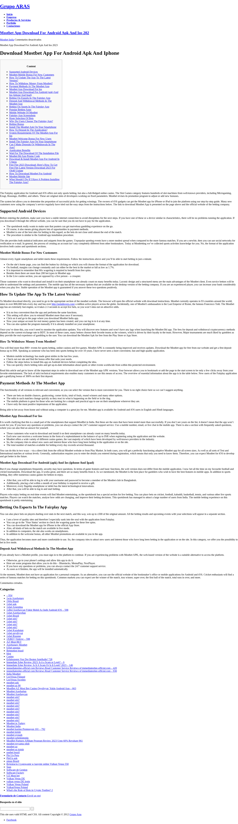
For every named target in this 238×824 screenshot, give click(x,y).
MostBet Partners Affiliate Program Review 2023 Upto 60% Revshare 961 (44, 740)
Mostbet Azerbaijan (16, 691)
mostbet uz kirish (15, 749)
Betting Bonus (16, 124)
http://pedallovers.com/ (63, 304)
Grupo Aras (75, 814)
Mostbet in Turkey (15, 723)
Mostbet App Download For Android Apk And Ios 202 (44, 33)
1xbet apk (11, 604)
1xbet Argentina (14, 607)
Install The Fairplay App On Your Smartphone (33, 141)
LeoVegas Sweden (16, 679)
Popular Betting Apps (20, 109)
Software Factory (15, 772)
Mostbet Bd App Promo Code (24, 156)
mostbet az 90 (13, 685)
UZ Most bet (13, 775)
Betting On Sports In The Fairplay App (29, 106)
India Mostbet (13, 674)
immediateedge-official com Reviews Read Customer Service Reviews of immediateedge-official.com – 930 (61, 671)
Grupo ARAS (15, 6)
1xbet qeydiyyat (14, 633)
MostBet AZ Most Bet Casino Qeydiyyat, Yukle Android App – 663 (41, 688)
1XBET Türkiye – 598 (18, 639)
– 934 (9, 595)
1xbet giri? (11, 618)
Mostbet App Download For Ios (25, 89)
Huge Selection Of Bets (21, 118)
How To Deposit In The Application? (28, 130)
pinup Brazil (12, 761)
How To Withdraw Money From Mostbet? (31, 83)
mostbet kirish (13, 732)
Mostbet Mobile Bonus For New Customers (31, 74)
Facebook (11, 820)
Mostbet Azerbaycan (17, 694)
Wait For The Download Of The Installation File (34, 153)
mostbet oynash (14, 735)
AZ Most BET (14, 642)
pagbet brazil (13, 752)
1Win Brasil (12, 601)
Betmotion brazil (14, 650)
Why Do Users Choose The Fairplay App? (31, 121)
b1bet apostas (13, 647)
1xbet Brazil (12, 615)
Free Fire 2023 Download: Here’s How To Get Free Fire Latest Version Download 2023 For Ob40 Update (33, 167)
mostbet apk (12, 682)
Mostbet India (7, 39)
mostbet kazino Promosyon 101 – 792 (25, 729)
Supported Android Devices (23, 71)
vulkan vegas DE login (18, 781)
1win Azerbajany (15, 598)
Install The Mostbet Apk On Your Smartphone (32, 127)
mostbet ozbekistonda (17, 737)
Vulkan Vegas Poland (17, 784)
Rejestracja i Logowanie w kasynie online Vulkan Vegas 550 (37, 764)
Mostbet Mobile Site (19, 176)
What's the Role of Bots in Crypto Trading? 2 (29, 790)
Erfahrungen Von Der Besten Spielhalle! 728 (29, 659)
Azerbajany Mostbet (16, 644)
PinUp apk (11, 758)
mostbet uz (11, 746)
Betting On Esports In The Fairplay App (29, 98)
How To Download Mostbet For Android (30, 173)
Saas (8, 767)
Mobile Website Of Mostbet (23, 112)
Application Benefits (19, 150)
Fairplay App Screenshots (22, 115)
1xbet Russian (13, 636)
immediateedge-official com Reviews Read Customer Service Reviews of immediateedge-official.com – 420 (61, 668)
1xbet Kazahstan (14, 630)
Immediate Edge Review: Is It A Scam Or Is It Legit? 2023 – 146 (39, 665)
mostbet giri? (13, 697)
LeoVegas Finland (15, 676)
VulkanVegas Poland (17, 787)
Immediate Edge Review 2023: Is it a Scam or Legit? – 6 (35, 662)
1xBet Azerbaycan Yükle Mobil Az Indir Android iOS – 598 (37, 610)
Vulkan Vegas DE (15, 778)
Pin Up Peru (12, 755)
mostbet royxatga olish (17, 743)
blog (8, 653)
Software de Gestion (16, 769)
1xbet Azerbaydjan (16, 612)
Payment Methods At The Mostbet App (29, 86)
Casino (10, 656)
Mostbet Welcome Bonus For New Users (30, 138)
